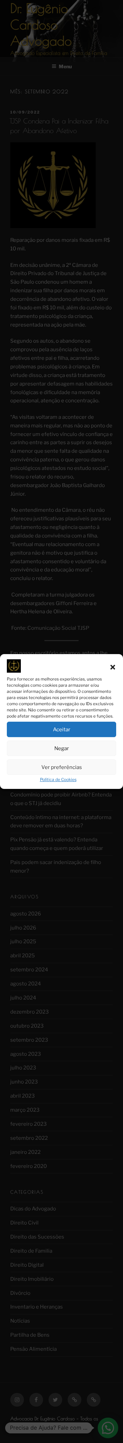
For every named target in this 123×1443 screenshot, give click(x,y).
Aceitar (61, 729)
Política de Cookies (58, 779)
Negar (61, 748)
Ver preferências (61, 767)
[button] (112, 667)
